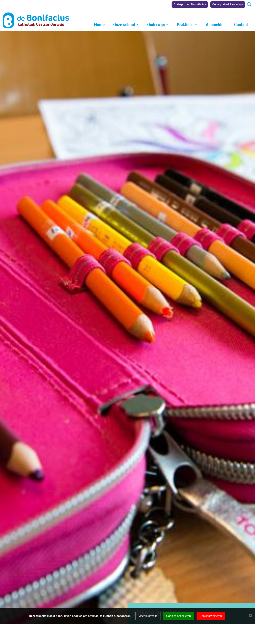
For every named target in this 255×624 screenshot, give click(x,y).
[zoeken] (249, 4)
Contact (241, 24)
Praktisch (185, 24)
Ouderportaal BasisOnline (190, 4)
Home (99, 24)
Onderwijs (156, 24)
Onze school (124, 24)
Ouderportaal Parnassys (227, 4)
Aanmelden (216, 24)
